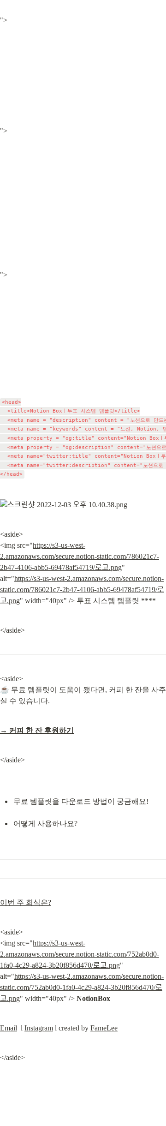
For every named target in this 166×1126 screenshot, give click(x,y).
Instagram (38, 1028)
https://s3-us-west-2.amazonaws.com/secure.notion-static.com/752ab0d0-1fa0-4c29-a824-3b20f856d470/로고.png (79, 954)
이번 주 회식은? (25, 902)
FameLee (104, 1028)
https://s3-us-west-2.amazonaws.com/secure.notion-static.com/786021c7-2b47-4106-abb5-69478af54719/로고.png (79, 556)
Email (8, 1028)
